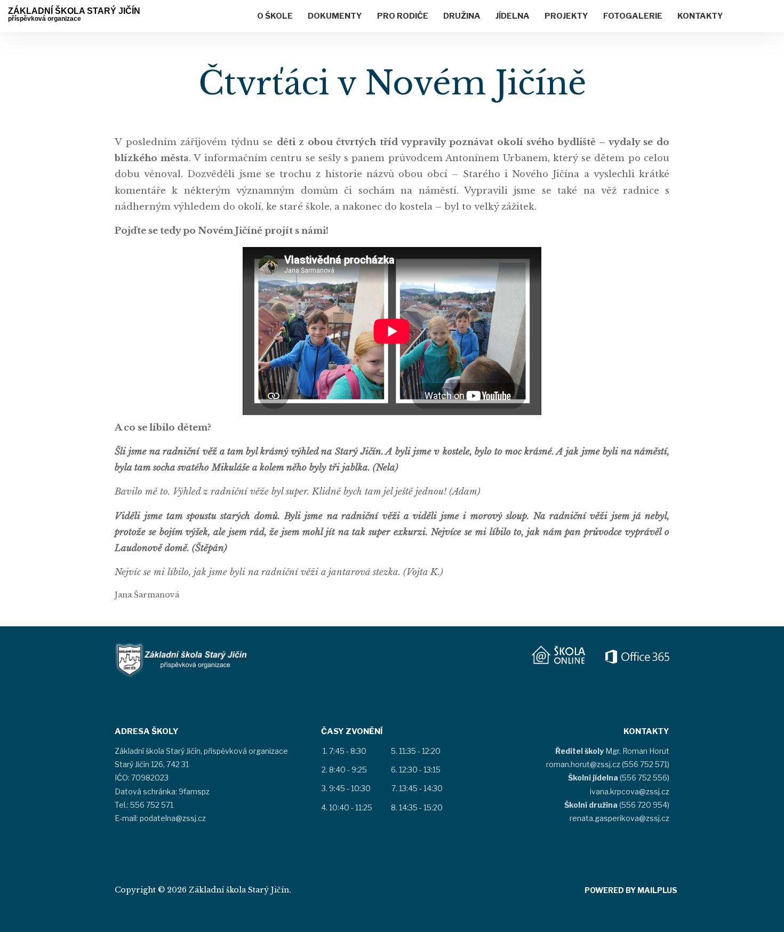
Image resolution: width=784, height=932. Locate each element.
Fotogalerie (632, 16)
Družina (462, 16)
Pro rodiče (402, 16)
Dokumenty (335, 16)
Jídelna (512, 16)
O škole (275, 16)
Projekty (566, 16)
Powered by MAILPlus (631, 890)
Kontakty (700, 16)
